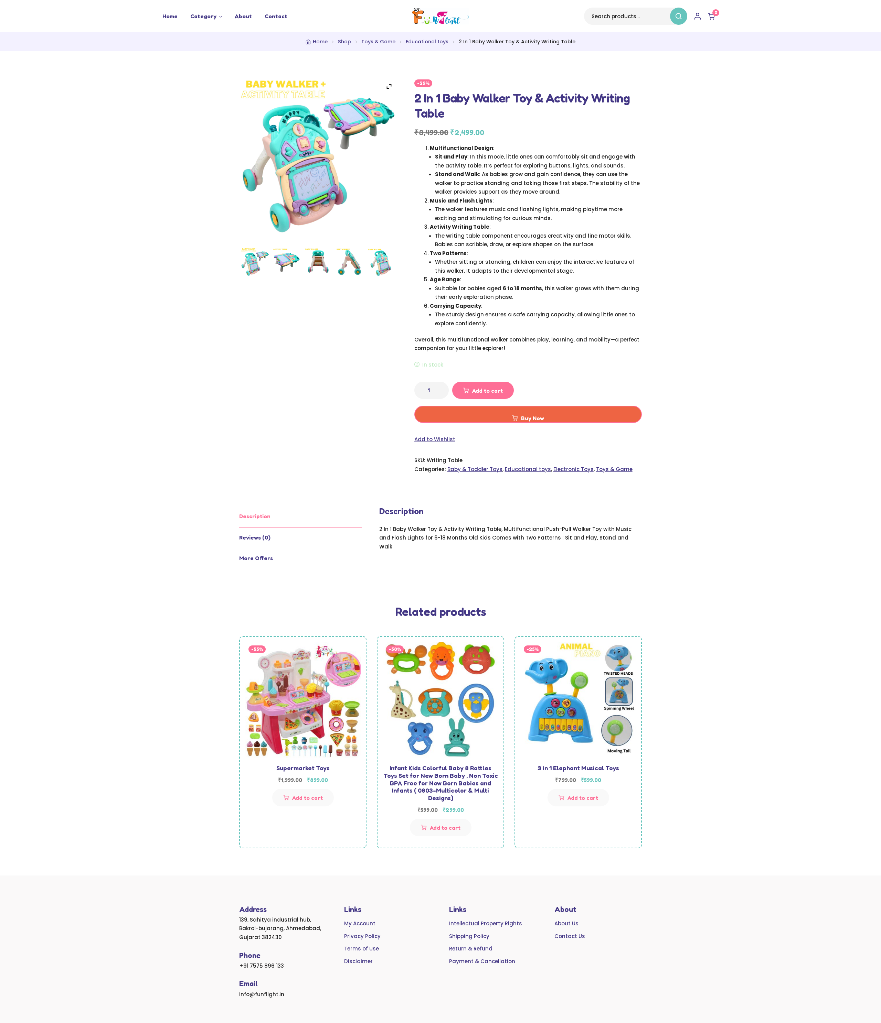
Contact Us (569, 936)
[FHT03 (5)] (286, 262)
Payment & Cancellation (482, 961)
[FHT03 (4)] (318, 262)
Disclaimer (358, 961)
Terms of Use (361, 948)
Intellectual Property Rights (485, 923)
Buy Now (532, 418)
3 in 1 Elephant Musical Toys (578, 768)
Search (678, 16)
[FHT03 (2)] (381, 262)
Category (203, 16)
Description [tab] (254, 516)
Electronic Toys (573, 469)
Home (170, 16)
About (243, 16)
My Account (359, 923)
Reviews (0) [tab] (254, 537)
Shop (344, 41)
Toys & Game (378, 41)
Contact (276, 16)
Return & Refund (470, 948)
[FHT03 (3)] (349, 262)
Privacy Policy (362, 936)
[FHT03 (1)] (255, 262)
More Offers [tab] (256, 558)
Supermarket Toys (303, 768)
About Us (566, 923)
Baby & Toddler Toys (474, 469)
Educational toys (427, 41)
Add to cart (487, 390)
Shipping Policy (469, 936)
